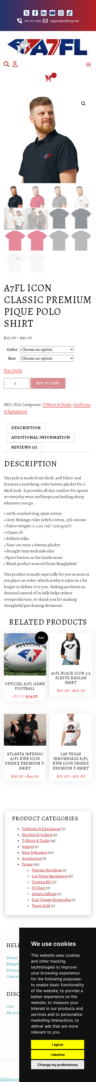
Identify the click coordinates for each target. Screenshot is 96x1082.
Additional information (40, 437)
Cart (10, 1006)
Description (26, 428)
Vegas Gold (41, 905)
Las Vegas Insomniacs (50, 876)
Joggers (28, 846)
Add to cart (48, 383)
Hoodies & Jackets (37, 835)
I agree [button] (57, 1044)
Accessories (32, 858)
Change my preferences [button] (57, 1065)
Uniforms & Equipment (41, 829)
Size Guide (13, 370)
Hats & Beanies (34, 852)
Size (12, 358)
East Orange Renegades (51, 900)
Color (12, 349)
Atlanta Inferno (44, 894)
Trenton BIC (42, 882)
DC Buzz (39, 888)
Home (11, 958)
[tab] (26, 428)
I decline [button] (58, 1054)
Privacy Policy (18, 970)
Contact (13, 976)
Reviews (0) (24, 447)
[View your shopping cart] (48, 78)
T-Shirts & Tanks (57, 404)
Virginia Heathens (47, 870)
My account (16, 1013)
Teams (27, 864)
